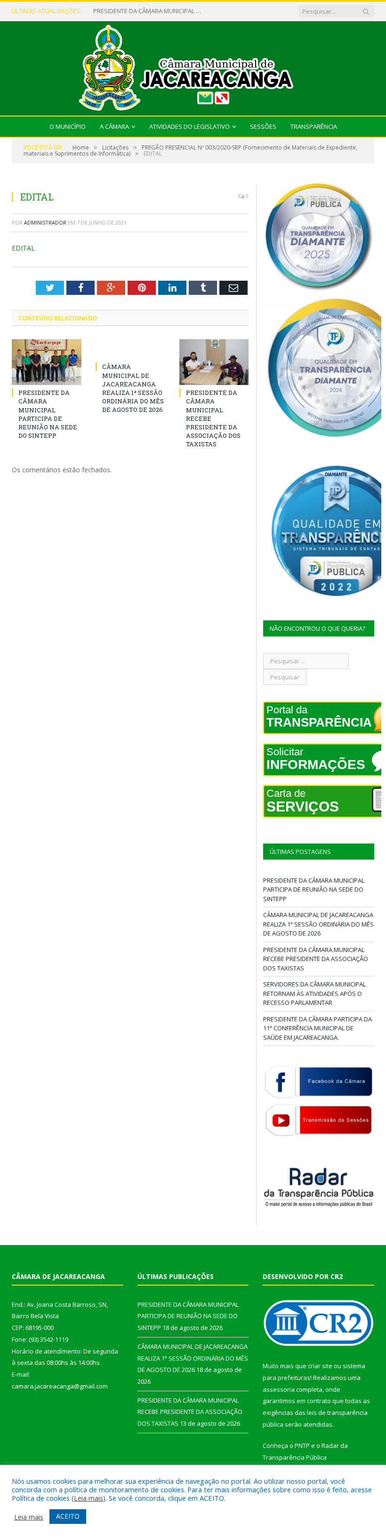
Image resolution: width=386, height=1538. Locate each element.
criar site (320, 1366)
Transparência (313, 126)
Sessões (263, 126)
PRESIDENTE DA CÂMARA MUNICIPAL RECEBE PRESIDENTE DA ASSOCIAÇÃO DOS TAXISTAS (315, 958)
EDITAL (23, 247)
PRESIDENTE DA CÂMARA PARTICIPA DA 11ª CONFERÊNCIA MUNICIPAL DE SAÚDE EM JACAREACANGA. (317, 1028)
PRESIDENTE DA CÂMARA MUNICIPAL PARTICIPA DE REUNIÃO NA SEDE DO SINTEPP (47, 414)
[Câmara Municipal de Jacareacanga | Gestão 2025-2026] (193, 66)
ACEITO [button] (68, 1516)
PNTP (302, 1445)
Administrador (45, 222)
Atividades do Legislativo (189, 126)
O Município (67, 126)
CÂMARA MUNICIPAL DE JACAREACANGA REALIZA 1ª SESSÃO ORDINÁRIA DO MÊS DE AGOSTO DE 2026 (149, 11)
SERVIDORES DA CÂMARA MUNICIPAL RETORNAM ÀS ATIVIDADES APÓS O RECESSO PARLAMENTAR (314, 993)
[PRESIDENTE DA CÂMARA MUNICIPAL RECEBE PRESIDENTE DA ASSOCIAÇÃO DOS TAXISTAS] (214, 362)
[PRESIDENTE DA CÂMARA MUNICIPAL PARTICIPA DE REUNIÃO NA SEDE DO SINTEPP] (46, 362)
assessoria (279, 1389)
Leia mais (88, 1498)
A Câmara (114, 126)
